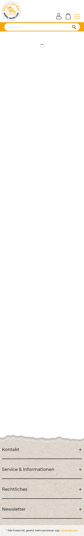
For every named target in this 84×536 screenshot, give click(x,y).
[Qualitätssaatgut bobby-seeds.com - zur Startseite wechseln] (11, 11)
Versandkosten (69, 530)
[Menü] (74, 16)
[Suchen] (74, 27)
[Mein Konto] (57, 16)
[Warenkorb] (66, 16)
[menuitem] (74, 16)
